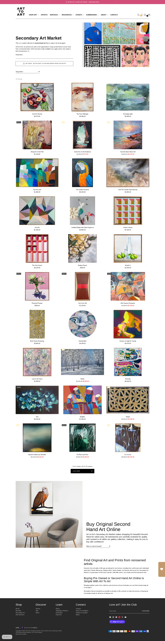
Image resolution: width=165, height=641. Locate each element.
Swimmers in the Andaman (82, 152)
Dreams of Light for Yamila (128, 341)
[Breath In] (127, 248)
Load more (76, 471)
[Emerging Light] (127, 97)
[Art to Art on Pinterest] (116, 617)
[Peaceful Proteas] (37, 286)
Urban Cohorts (127, 227)
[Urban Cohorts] (127, 210)
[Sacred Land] (37, 172)
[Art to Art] (21, 11)
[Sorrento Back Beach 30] (127, 135)
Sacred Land (37, 189)
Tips (37, 610)
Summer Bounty (37, 114)
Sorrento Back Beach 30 (127, 152)
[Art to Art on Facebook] (110, 617)
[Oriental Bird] (82, 324)
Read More (19, 54)
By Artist (18, 610)
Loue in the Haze (37, 379)
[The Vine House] (37, 248)
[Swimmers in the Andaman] (82, 135)
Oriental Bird (82, 341)
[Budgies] (82, 400)
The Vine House (37, 265)
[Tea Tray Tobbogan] (82, 97)
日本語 (17, 627)
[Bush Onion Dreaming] (37, 324)
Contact (78, 608)
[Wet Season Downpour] (127, 286)
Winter (82, 379)
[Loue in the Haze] (37, 362)
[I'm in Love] (127, 437)
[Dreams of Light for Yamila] (127, 324)
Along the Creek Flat (37, 152)
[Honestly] (127, 362)
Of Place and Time (82, 454)
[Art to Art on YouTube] (126, 617)
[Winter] (82, 362)
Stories (38, 608)
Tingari (128, 417)
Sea (37, 417)
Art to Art (28, 630)
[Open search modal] (138, 15)
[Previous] (49, 2)
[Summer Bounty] (37, 97)
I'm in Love (127, 454)
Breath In (128, 265)
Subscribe (145, 611)
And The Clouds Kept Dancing (127, 189)
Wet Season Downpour (128, 303)
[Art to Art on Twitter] (122, 617)
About (78, 614)
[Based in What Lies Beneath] (37, 437)
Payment (58, 614)
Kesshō (37, 227)
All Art (17, 608)
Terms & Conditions (82, 610)
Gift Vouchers (20, 614)
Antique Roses (82, 265)
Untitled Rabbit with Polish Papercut (82, 227)
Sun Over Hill (82, 303)
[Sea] (37, 400)
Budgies (82, 417)
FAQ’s (58, 608)
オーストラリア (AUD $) (30, 627)
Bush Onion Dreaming (37, 341)
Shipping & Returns (62, 610)
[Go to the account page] (144, 15)
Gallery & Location (82, 612)
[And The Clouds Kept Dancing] (127, 172)
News (37, 612)
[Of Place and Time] (82, 437)
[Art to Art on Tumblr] (119, 617)
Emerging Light (128, 114)
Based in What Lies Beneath (37, 454)
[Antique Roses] (82, 248)
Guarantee (59, 612)
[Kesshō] (37, 210)
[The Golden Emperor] (82, 172)
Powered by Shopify (21, 634)
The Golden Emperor (82, 189)
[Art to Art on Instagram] (113, 617)
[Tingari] (127, 400)
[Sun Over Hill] (82, 286)
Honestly (128, 379)
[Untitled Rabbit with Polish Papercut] (82, 210)
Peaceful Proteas (37, 303)
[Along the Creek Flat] (37, 135)
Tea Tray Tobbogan (82, 114)
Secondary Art (20, 612)
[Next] (116, 2)
